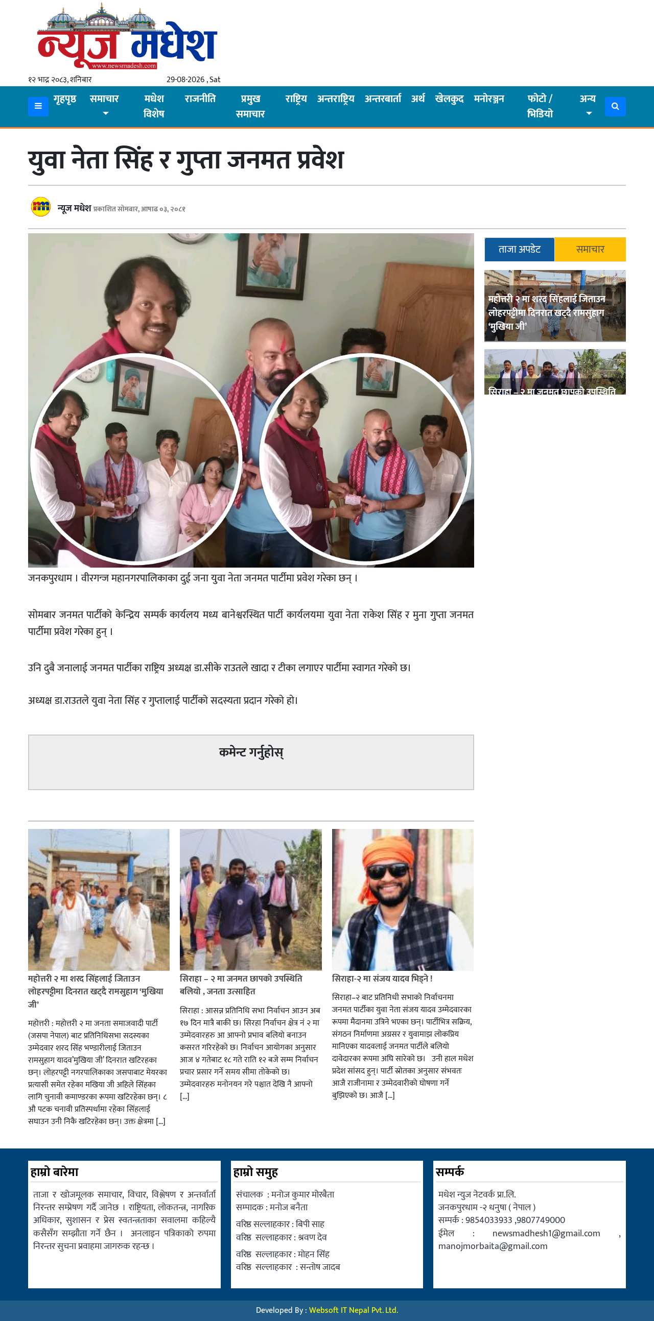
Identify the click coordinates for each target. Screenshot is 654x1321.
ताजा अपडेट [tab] (520, 249)
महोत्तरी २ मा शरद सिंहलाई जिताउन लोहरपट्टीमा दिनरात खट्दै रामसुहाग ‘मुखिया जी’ (546, 313)
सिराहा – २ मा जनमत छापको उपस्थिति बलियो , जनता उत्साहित (241, 985)
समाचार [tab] (590, 249)
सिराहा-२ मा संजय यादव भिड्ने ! (383, 979)
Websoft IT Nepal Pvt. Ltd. (353, 1310)
